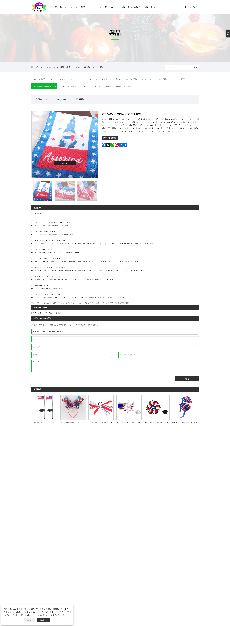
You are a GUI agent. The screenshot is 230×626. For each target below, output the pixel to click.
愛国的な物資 (65, 67)
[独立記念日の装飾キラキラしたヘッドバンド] (73, 406)
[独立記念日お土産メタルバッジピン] (157, 406)
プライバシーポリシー (59, 615)
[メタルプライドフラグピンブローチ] (129, 406)
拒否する (29, 620)
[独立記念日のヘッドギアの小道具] (185, 406)
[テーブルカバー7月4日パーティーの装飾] (65, 144)
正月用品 (80, 99)
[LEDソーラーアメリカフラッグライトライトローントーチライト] (45, 406)
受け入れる (44, 620)
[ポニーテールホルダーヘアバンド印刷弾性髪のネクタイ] (101, 406)
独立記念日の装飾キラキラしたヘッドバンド (73, 422)
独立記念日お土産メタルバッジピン (157, 422)
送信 (187, 378)
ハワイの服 (62, 99)
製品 (36, 67)
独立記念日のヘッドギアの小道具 (184, 422)
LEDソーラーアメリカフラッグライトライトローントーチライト (46, 422)
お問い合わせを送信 (109, 138)
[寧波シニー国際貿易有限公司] (39, 7)
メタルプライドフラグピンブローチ (129, 422)
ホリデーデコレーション (49, 67)
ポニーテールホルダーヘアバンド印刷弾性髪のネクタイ (101, 422)
